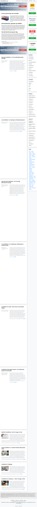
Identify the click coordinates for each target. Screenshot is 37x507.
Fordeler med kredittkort (32, 159)
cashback (6, 26)
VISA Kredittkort (18, 0)
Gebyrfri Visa (30, 107)
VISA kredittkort (31, 186)
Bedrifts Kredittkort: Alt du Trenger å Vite (11, 432)
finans (30, 155)
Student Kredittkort (32, 138)
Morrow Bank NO (31, 81)
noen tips (11, 21)
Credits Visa (30, 102)
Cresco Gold (30, 104)
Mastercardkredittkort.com (31, 502)
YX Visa (30, 145)
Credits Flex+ (30, 99)
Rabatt (30, 173)
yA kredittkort (31, 72)
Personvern (21, 500)
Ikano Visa (30, 60)
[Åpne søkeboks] (36, 1)
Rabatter (33, 173)
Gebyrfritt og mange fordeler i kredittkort (7, 43)
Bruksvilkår (17, 500)
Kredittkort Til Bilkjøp (6, 464)
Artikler (34, 0)
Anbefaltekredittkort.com (22, 502)
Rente (34, 177)
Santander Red (31, 67)
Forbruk (30, 156)
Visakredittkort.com (4, 0)
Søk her (32, 13)
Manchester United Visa (32, 70)
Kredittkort (3, 41)
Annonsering (13, 500)
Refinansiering (31, 176)
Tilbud (30, 185)
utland (5, 34)
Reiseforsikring (31, 177)
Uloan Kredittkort (31, 58)
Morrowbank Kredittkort (32, 62)
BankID (32, 151)
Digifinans (30, 83)
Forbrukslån (30, 0)
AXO (29, 86)
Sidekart (25, 500)
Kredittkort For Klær (32, 114)
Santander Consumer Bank (32, 181)
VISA (6, 41)
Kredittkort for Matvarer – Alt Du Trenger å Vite (13, 478)
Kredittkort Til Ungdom (32, 128)
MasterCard (30, 168)
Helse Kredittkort (31, 109)
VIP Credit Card (31, 75)
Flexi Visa (33, 155)
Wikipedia (7, 502)
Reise (34, 176)
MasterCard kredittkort (24, 0)
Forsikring (30, 160)
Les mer (15, 70)
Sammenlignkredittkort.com (13, 502)
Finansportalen (3, 502)
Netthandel (30, 169)
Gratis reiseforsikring (31, 164)
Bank (29, 151)
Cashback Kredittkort (32, 97)
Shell (34, 182)
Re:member (30, 63)
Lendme (30, 88)
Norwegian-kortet (31, 65)
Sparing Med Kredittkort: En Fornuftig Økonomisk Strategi (10, 182)
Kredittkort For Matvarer (32, 116)
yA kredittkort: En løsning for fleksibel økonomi (13, 120)
